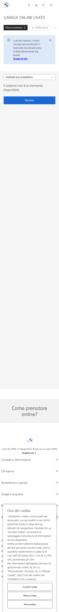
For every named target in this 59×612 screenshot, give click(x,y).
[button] (16, 27)
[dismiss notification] (50, 40)
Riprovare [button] (29, 100)
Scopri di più (20, 58)
